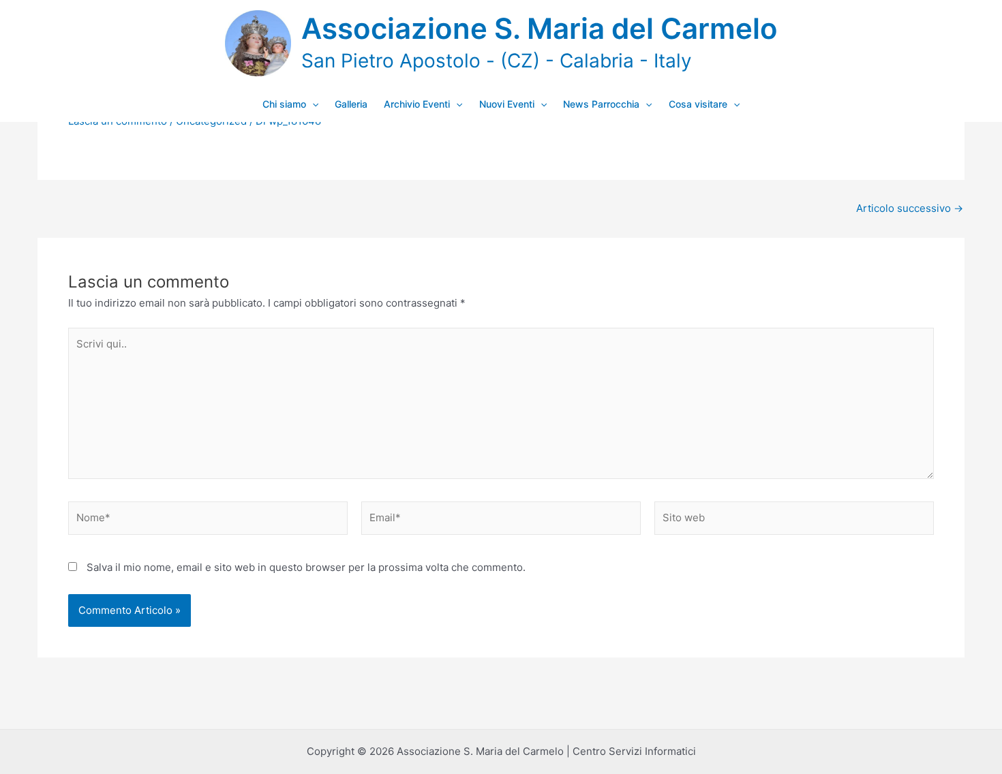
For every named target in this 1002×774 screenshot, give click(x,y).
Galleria (351, 104)
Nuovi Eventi (506, 104)
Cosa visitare (698, 104)
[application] (312, 104)
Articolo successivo (909, 208)
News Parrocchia (601, 104)
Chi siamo (284, 104)
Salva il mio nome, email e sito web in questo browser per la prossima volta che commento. (306, 567)
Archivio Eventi (417, 104)
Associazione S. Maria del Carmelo (539, 28)
